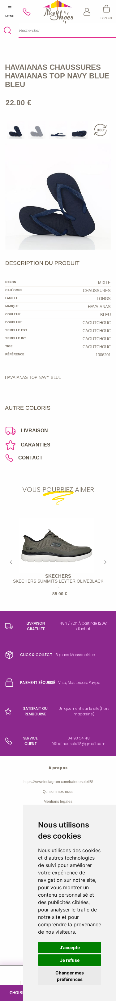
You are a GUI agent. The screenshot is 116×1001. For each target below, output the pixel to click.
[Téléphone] (29, 11)
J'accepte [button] (70, 947)
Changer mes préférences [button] (69, 976)
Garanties (35, 444)
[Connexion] (87, 11)
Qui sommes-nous (58, 791)
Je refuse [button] (69, 960)
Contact (30, 457)
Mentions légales (58, 801)
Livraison (34, 430)
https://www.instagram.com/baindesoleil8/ (58, 782)
